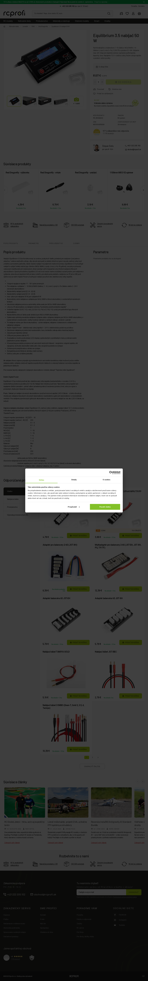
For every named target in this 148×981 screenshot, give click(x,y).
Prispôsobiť (72, 507)
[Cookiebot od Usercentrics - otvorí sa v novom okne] (110, 472)
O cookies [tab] (106, 480)
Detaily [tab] (74, 480)
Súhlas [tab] (41, 480)
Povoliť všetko (105, 507)
